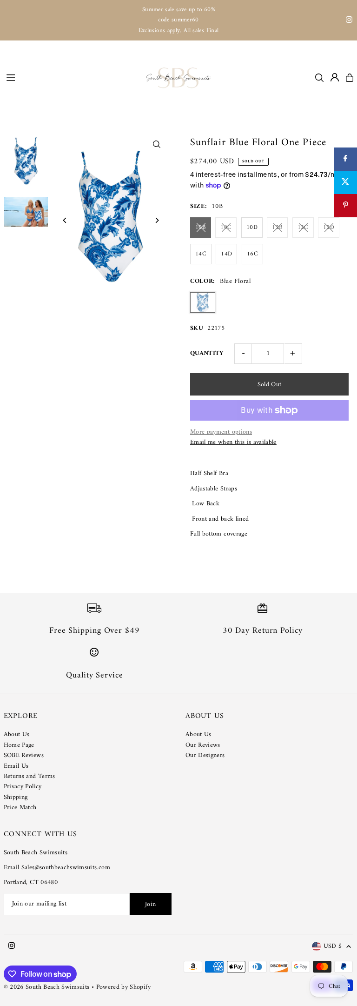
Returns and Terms (29, 776)
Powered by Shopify (123, 987)
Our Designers (205, 755)
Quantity (207, 353)
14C (200, 253)
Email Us (16, 766)
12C (303, 227)
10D (252, 227)
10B (200, 227)
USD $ (333, 946)
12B (277, 227)
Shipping (16, 797)
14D (226, 253)
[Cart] (349, 78)
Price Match (20, 807)
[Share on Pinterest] (345, 205)
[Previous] (65, 220)
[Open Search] (319, 78)
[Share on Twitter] (345, 182)
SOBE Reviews (24, 755)
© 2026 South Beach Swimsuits (47, 987)
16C (252, 253)
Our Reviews (202, 745)
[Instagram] (349, 21)
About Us (17, 734)
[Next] (156, 220)
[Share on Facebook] (345, 159)
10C (225, 227)
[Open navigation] (71, 77)
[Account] (335, 77)
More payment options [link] (221, 432)
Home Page (19, 745)
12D (328, 227)
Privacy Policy (23, 786)
